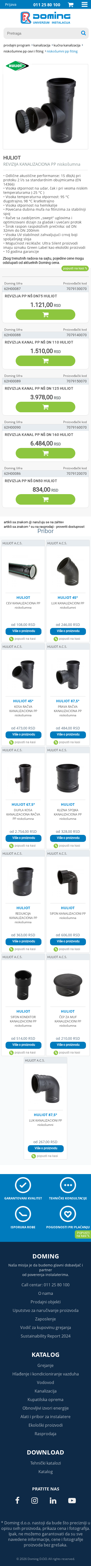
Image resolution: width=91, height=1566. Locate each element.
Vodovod (45, 1382)
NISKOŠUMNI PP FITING (62, 51)
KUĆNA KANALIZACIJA (67, 45)
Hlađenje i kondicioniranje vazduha (45, 1374)
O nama (45, 1293)
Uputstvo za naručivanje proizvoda (46, 1310)
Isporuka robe (23, 1227)
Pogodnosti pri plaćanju (68, 1227)
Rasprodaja (45, 1433)
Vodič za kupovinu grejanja (45, 1327)
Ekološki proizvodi (46, 1425)
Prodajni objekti (46, 1302)
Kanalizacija (46, 1391)
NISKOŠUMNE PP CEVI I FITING (23, 51)
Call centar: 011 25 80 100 (45, 1285)
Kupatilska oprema (45, 1399)
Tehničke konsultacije (68, 1198)
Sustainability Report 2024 (46, 1336)
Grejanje (45, 1365)
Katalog (45, 1354)
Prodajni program (17, 45)
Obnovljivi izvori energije (45, 1408)
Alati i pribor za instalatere (45, 1416)
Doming (45, 1256)
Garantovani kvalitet (23, 1198)
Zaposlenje (45, 1319)
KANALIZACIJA (41, 45)
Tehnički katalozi (45, 1463)
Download (45, 1452)
